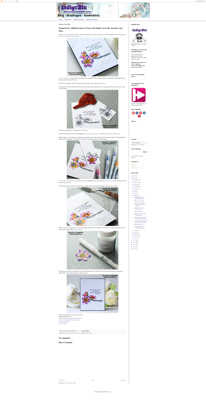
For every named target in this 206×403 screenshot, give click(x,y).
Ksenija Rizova (74, 333)
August (136, 189)
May (135, 195)
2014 (134, 246)
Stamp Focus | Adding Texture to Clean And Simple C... (139, 204)
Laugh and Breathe (138, 211)
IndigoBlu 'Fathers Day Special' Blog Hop (139, 198)
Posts (134, 165)
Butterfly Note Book (138, 224)
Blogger (109, 391)
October (136, 184)
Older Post (123, 380)
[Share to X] (85, 331)
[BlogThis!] (83, 331)
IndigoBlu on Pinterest (92, 19)
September (136, 186)
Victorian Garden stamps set (92, 133)
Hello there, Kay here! (139, 201)
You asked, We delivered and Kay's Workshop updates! (140, 221)
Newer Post (61, 380)
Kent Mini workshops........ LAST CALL (140, 208)
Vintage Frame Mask (64, 321)
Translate (142, 144)
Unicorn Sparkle (78, 229)
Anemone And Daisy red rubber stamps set (69, 36)
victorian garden (88, 333)
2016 (134, 242)
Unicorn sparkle (81, 333)
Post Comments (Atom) (70, 383)
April (135, 230)
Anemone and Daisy (64, 78)
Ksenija (64, 34)
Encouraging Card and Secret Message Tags (139, 227)
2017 (134, 240)
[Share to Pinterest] (88, 331)
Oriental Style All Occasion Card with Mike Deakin (140, 217)
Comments (135, 168)
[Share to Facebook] (87, 331)
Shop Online (68, 19)
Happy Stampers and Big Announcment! (139, 214)
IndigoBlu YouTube (79, 19)
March (136, 233)
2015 (134, 244)
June (135, 193)
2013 (134, 249)
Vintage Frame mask (64, 180)
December (136, 180)
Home (60, 19)
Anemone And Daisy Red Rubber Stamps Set (70, 318)
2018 (134, 178)
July (135, 191)
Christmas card (109, 180)
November (136, 182)
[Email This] (82, 331)
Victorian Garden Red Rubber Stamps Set (69, 320)
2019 (134, 176)
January (136, 237)
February (136, 235)
